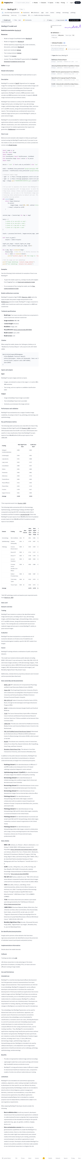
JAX (16, 958)
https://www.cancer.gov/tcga (12, 904)
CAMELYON (7, 724)
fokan (5, 9)
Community (28, 20)
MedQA (6, 741)
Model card (7, 20)
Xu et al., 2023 (26, 428)
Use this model (75, 20)
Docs (58, 2)
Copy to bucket (62, 20)
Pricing (63, 2)
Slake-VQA (7, 690)
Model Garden (13, 145)
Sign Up (78, 2)
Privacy (23, 1158)
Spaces (51, 2)
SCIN (5, 708)
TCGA (5, 713)
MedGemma (11, 129)
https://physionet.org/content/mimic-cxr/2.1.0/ (23, 849)
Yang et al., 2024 (8, 597)
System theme (7, 1158)
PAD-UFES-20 (8, 700)
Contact (14, 56)
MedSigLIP (12, 9)
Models (36, 2)
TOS (16, 1158)
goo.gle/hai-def (24, 514)
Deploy (50, 20)
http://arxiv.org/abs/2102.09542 (20, 874)
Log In (72, 2)
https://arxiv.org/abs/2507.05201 (23, 330)
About (29, 1158)
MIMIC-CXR (7, 685)
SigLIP (17, 83)
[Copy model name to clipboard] (17, 9)
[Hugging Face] (44, 1158)
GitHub (19, 50)
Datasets (43, 2)
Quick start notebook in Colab (26, 282)
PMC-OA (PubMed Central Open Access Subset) (17, 731)
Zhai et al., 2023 (26, 297)
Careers (37, 1158)
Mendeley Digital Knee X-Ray (12, 749)
